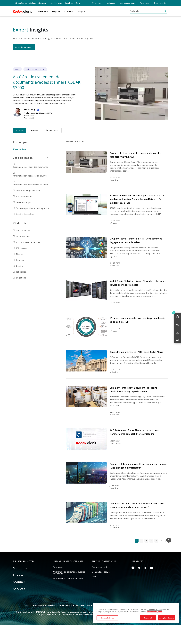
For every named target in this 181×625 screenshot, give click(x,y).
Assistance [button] (111, 3)
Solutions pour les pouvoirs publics (32, 208)
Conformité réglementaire (28, 190)
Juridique (20, 260)
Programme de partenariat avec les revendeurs (68, 573)
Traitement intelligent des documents (30, 167)
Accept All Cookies (166, 618)
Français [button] (97, 3)
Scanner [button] (68, 11)
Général (19, 266)
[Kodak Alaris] (22, 11)
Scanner (19, 582)
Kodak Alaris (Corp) (72, 3)
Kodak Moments (55, 3)
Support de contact (101, 567)
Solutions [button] (43, 11)
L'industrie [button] (19, 223)
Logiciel (18, 575)
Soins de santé (23, 236)
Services (19, 589)
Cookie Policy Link (154, 612)
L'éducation (21, 248)
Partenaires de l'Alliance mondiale (67, 578)
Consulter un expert (24, 47)
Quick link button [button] (173, 312)
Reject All (148, 618)
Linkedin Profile (37, 109)
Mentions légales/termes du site (61, 605)
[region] (136, 613)
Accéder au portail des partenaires (32, 3)
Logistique (21, 277)
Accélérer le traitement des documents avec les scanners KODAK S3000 (47, 82)
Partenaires (57, 567)
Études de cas (52, 130)
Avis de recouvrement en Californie (90, 605)
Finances (20, 254)
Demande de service (101, 572)
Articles (34, 130)
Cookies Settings (107, 618)
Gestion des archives (25, 214)
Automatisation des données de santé (30, 184)
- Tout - (19, 130)
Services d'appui (23, 202)
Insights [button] (81, 11)
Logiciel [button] (56, 11)
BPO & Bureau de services (28, 242)
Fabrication (21, 271)
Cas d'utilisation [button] (23, 157)
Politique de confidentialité (35, 605)
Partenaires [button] (144, 3)
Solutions (20, 568)
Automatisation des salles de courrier (30, 175)
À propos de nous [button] (127, 3)
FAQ (94, 577)
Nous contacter (160, 3)
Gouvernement (23, 230)
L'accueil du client (24, 196)
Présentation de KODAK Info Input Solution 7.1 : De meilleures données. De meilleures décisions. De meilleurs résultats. (137, 199)
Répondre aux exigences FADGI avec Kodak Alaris (136, 351)
